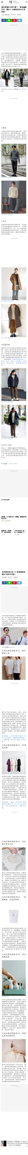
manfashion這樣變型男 (14, 1)
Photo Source (8, 177)
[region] (14, 38)
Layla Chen (13, 463)
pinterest (14, 20)
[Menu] (2, 2)
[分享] (3, 20)
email (19, 20)
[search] (26, 2)
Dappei (10, 89)
